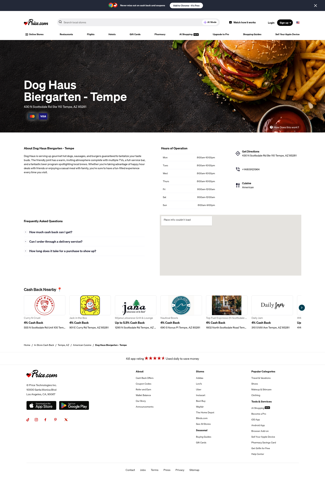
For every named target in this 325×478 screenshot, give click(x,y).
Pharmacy (160, 34)
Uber (198, 389)
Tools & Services (261, 401)
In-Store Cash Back (44, 345)
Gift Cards (135, 34)
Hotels (112, 34)
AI (211, 22)
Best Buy (200, 401)
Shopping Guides (252, 34)
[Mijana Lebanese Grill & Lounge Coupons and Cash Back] (135, 312)
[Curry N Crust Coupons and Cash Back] (44, 312)
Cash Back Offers (145, 378)
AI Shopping (186, 34)
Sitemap (194, 470)
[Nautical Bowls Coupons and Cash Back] (181, 312)
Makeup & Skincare (261, 389)
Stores (200, 371)
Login (271, 23)
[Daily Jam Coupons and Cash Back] (272, 312)
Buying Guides (203, 437)
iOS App (255, 419)
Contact (130, 470)
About (140, 371)
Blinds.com (202, 418)
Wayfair (200, 407)
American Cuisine (82, 345)
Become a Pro (258, 414)
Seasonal (201, 430)
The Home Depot (205, 412)
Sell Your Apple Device (287, 34)
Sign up (284, 23)
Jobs (143, 470)
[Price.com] (41, 381)
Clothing (255, 395)
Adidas (199, 378)
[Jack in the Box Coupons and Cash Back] (90, 312)
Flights (90, 34)
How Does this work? (286, 127)
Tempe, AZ (63, 345)
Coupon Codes (143, 384)
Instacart (200, 395)
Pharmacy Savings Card (263, 442)
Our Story (141, 401)
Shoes (254, 384)
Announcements (145, 407)
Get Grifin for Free (260, 448)
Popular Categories (263, 371)
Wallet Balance (143, 395)
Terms (154, 470)
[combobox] (138, 22)
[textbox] (297, 22)
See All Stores (203, 424)
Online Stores (36, 34)
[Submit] (60, 22)
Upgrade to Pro (221, 34)
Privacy (180, 470)
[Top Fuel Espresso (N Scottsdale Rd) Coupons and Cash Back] (226, 312)
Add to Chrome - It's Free (186, 5)
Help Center (257, 454)
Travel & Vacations (261, 378)
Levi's (199, 384)
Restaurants (66, 34)
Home (27, 345)
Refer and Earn (143, 389)
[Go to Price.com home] (36, 22)
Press (167, 470)
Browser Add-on (260, 431)
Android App (258, 425)
